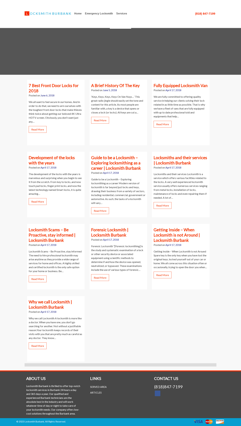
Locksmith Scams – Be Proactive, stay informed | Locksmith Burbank (52, 235)
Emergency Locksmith (99, 13)
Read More (37, 129)
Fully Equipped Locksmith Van (181, 85)
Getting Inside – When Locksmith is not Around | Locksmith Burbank (177, 235)
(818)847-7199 (168, 386)
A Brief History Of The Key (115, 85)
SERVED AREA (98, 386)
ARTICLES (96, 392)
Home (78, 13)
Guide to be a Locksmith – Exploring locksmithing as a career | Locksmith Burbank (116, 162)
